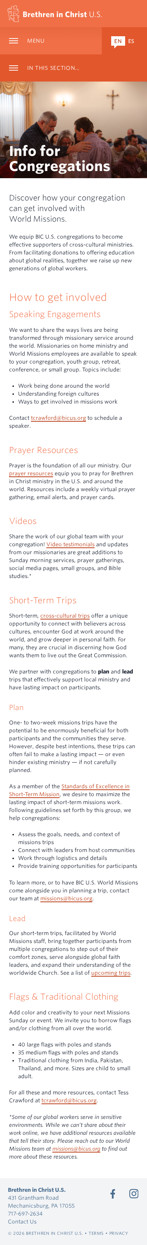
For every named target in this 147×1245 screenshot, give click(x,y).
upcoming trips (110, 973)
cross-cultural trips (65, 616)
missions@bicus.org (66, 898)
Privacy (119, 1233)
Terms (96, 1233)
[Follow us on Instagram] (134, 1193)
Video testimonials (70, 544)
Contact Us (22, 1222)
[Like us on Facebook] (112, 1193)
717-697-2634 (25, 1214)
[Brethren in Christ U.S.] (54, 13)
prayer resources (31, 473)
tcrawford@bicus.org (58, 418)
